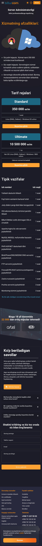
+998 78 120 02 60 (29, 522)
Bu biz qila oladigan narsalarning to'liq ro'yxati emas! (21, 297)
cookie (21, 533)
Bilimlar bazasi (26, 500)
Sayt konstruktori (6, 500)
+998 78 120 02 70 (29, 525)
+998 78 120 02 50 (29, 519)
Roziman (20, 540)
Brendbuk (25, 509)
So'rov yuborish (21, 467)
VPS (3, 506)
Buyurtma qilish (21, 126)
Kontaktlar (25, 494)
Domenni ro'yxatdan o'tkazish (10, 494)
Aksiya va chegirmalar (28, 503)
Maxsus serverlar (6, 509)
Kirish (37, 3)
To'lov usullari (26, 506)
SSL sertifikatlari (6, 497)
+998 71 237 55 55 (29, 516)
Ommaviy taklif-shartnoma (9, 524)
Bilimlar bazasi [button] (14, 387)
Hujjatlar (4, 521)
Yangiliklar (25, 497)
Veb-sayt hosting (6, 503)
